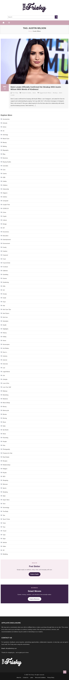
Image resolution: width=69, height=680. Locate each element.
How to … (5, 352)
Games (5, 278)
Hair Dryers (6, 313)
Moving (5, 418)
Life (4, 375)
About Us (19, 677)
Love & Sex (6, 383)
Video (4, 546)
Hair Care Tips (7, 309)
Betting (5, 146)
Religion (5, 468)
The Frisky (15, 92)
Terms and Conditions (40, 677)
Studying (5, 492)
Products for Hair (7, 453)
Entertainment (7, 239)
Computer (5, 200)
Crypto (4, 216)
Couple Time (6, 204)
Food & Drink (6, 263)
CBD (4, 177)
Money (5, 406)
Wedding (5, 554)
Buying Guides (7, 162)
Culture (5, 220)
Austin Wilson (47, 92)
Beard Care (6, 138)
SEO (4, 476)
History (5, 332)
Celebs (29, 92)
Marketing (5, 395)
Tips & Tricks (6, 519)
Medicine (5, 398)
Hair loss (5, 317)
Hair (4, 305)
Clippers (5, 193)
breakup (55, 92)
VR (3, 550)
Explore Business (34, 599)
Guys (4, 301)
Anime (4, 127)
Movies (5, 414)
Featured (5, 255)
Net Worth (5, 430)
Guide (4, 297)
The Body (5, 511)
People (5, 441)
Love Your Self (7, 387)
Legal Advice (6, 371)
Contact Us (25, 677)
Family (4, 247)
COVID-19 (6, 208)
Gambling (5, 274)
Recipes (5, 461)
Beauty (5, 142)
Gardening (6, 282)
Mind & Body (6, 402)
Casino (5, 173)
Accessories (6, 119)
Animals (5, 123)
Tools (4, 523)
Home (4, 340)
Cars (4, 169)
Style (4, 496)
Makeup (5, 391)
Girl (4, 290)
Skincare (5, 484)
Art (3, 131)
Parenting (5, 437)
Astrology (5, 134)
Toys (4, 527)
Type (4, 534)
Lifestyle (5, 379)
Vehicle (5, 542)
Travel (4, 531)
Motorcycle (6, 410)
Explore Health (34, 574)
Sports (4, 488)
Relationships (6, 464)
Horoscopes (6, 344)
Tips (4, 515)
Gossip (5, 294)
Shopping (5, 480)
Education (5, 235)
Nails (4, 426)
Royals (5, 472)
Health (4, 325)
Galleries (5, 270)
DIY (4, 228)
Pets (4, 445)
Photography (6, 449)
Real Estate (6, 457)
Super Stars (6, 499)
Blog (4, 154)
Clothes (5, 197)
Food (4, 259)
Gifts (4, 286)
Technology (6, 507)
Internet (5, 360)
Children (5, 185)
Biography (5, 150)
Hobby (4, 336)
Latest (31, 677)
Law (4, 367)
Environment (6, 243)
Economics (6, 231)
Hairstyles (5, 321)
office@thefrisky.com (11, 648)
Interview (5, 364)
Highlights (5, 329)
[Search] (56, 17)
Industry (5, 356)
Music (4, 422)
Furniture (5, 266)
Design (5, 224)
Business (5, 158)
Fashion (5, 251)
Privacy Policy (50, 677)
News (34, 92)
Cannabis (5, 165)
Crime (4, 212)
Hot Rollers (6, 348)
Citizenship (6, 189)
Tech (4, 503)
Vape (4, 538)
